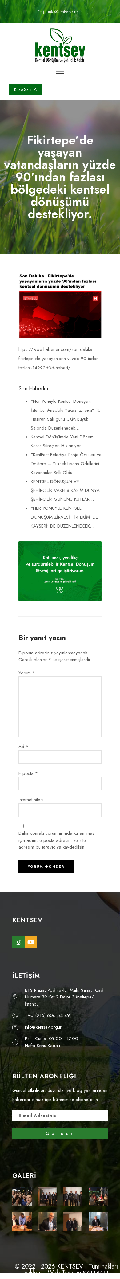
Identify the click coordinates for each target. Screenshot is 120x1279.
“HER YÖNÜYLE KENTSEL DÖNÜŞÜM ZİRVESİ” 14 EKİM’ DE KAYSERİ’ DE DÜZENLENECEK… (64, 517)
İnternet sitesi (30, 799)
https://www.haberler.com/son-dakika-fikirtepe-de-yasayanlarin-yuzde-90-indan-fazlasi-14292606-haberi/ (59, 358)
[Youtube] (31, 942)
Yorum (26, 672)
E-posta (28, 773)
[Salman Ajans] (95, 1272)
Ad (23, 746)
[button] (25, 89)
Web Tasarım (64, 1272)
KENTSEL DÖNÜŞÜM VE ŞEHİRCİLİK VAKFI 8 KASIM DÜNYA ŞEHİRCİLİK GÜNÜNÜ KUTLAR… (65, 490)
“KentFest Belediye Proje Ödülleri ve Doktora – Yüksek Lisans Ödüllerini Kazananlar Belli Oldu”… (66, 463)
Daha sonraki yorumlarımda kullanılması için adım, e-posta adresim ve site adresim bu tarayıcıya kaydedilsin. (57, 840)
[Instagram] (18, 942)
